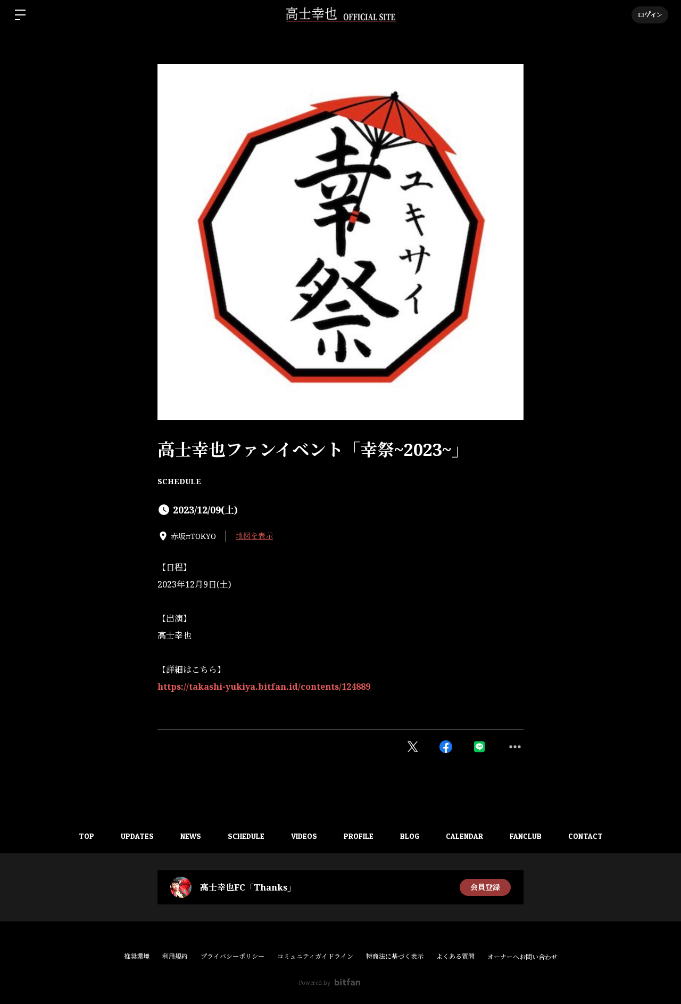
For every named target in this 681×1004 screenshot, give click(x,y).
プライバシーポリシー (232, 956)
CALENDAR (464, 835)
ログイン (650, 15)
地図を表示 (254, 535)
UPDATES (137, 835)
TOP (86, 835)
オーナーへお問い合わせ (522, 957)
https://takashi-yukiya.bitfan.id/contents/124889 (263, 686)
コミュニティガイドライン (315, 956)
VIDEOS (304, 835)
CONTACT (585, 835)
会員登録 (485, 887)
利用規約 (175, 956)
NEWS (190, 835)
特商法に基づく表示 (394, 956)
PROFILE (358, 835)
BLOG (409, 835)
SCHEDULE (179, 481)
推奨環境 (137, 956)
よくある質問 (455, 956)
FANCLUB (526, 835)
